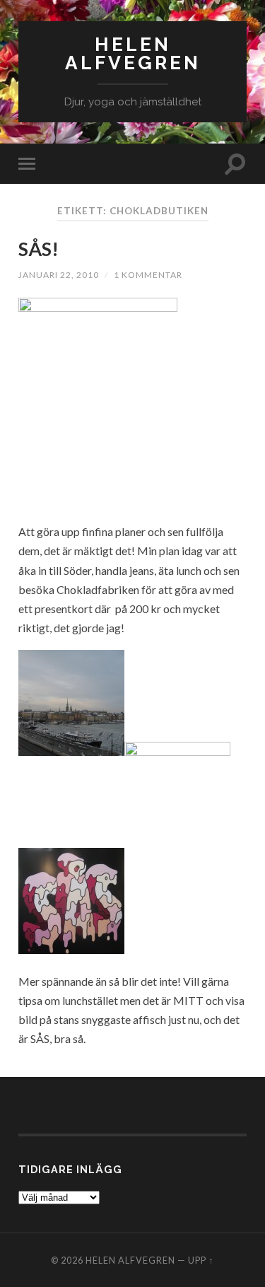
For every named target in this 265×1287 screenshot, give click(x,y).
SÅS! (38, 249)
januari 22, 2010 (58, 274)
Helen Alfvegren (133, 53)
